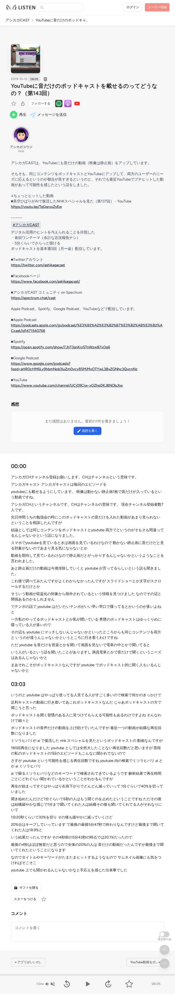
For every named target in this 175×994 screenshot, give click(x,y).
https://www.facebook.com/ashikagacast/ (45, 281)
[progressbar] (87, 975)
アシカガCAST (17, 20)
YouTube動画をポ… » (145, 962)
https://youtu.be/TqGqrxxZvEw (36, 206)
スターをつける (25, 899)
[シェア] (22, 103)
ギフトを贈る (29, 888)
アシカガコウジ (21, 147)
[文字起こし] (45, 79)
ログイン (132, 7)
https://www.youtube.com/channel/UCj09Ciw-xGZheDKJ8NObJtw (67, 385)
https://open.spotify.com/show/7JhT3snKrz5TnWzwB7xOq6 (60, 347)
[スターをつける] (14, 103)
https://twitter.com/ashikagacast (38, 265)
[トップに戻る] (165, 950)
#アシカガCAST (26, 225)
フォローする (40, 103)
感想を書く (90, 431)
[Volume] (49, 984)
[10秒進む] (108, 984)
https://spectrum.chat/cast (33, 298)
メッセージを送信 (52, 114)
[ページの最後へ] (165, 963)
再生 (22, 114)
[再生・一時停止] (87, 984)
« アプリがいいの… (28, 962)
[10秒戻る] (66, 984)
